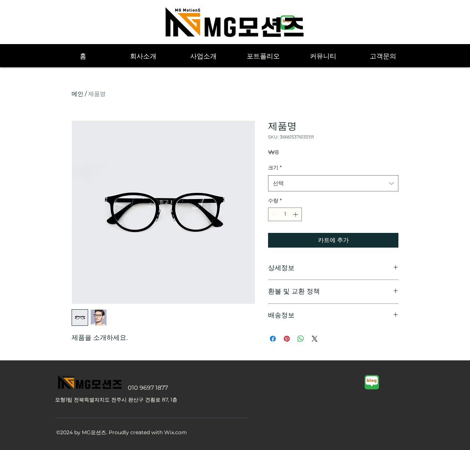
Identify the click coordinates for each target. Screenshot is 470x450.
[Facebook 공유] (272, 338)
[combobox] (333, 183)
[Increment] (296, 214)
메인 (77, 93)
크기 (275, 167)
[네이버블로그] (372, 382)
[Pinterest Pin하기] (286, 338)
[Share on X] (314, 338)
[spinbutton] (285, 214)
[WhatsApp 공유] (300, 338)
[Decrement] (273, 214)
